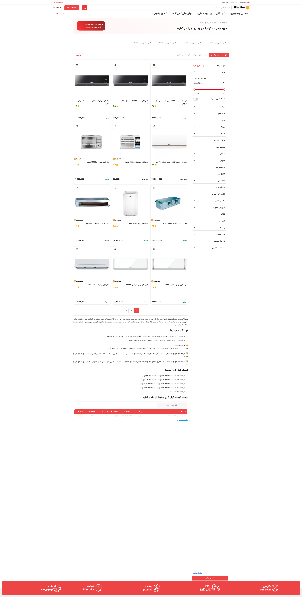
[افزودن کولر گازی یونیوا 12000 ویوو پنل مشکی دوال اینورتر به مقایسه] (154, 65)
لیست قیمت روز (72, 7)
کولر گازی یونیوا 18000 (192, 43)
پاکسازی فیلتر (197, 573)
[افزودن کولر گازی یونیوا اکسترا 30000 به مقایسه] (77, 248)
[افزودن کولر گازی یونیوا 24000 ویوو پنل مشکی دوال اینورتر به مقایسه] (77, 65)
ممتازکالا (224, 23)
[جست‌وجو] (84, 7)
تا (223, 83)
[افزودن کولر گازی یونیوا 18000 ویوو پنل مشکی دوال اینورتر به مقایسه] (115, 65)
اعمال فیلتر (210, 578)
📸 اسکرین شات (171, 405)
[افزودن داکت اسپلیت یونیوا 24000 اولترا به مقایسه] (154, 187)
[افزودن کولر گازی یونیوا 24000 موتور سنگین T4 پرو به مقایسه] (154, 126)
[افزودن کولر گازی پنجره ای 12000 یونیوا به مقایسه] (115, 126)
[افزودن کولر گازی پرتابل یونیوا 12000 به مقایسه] (115, 187)
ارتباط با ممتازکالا (59, 13)
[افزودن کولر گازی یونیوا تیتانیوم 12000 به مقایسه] (115, 248)
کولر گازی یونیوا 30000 (142, 43)
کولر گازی (216, 23)
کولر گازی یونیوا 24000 (167, 43)
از (223, 78)
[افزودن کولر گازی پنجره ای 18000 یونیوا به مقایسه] (77, 126)
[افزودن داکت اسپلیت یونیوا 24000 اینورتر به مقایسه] (77, 187)
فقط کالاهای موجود (218, 99)
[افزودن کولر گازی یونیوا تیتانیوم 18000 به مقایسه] (154, 248)
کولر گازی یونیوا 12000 (217, 43)
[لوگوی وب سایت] (241, 7)
